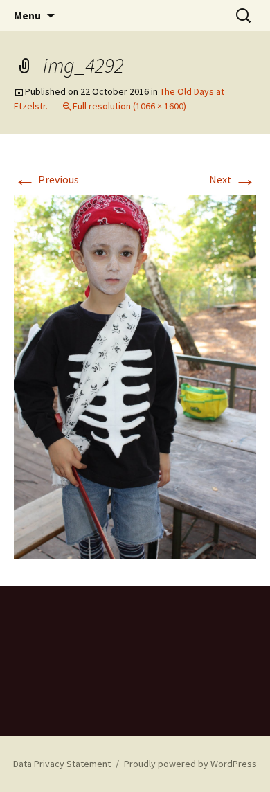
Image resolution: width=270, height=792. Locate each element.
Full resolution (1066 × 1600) (129, 106)
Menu (27, 15)
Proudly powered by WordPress (190, 763)
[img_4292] (135, 376)
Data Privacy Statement (62, 763)
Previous (46, 179)
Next (232, 179)
